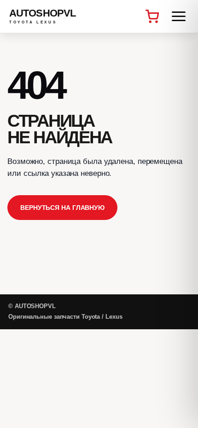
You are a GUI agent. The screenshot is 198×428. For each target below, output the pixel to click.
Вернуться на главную (62, 207)
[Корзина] (152, 16)
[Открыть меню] (179, 16)
